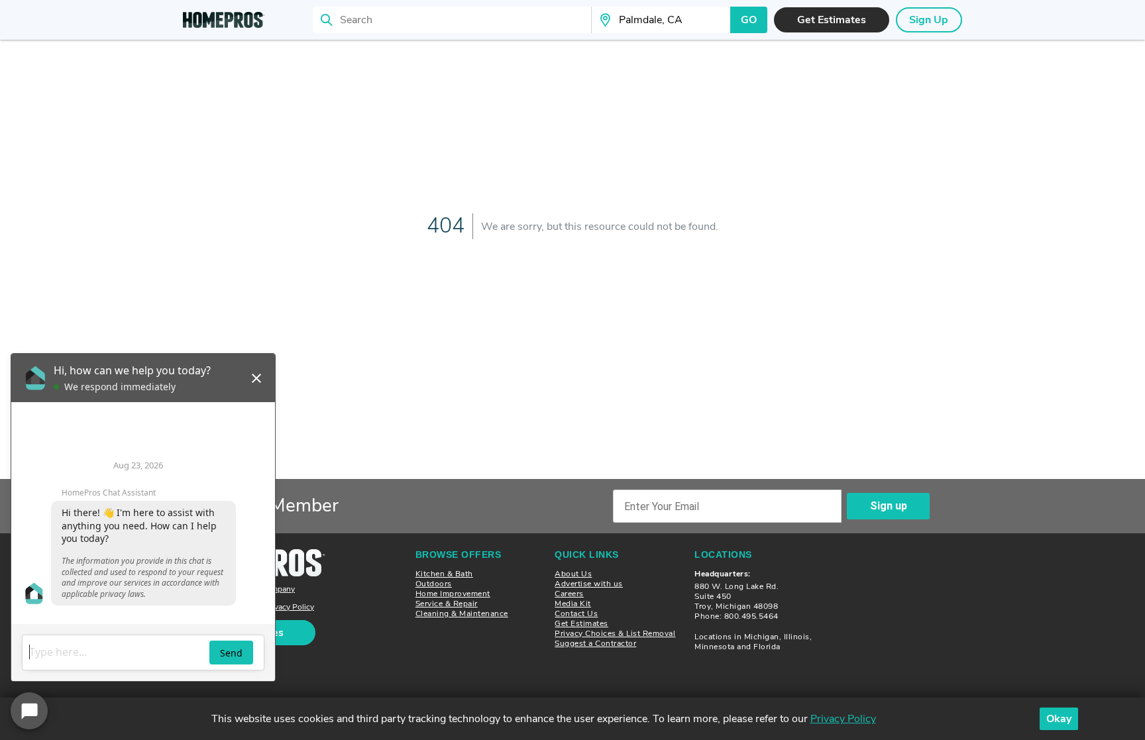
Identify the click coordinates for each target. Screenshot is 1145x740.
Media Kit (573, 603)
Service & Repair (446, 603)
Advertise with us (589, 583)
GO (749, 20)
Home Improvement (452, 593)
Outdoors (433, 583)
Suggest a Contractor (595, 643)
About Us (573, 573)
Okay (1058, 719)
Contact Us (576, 613)
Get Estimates (581, 623)
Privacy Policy (289, 607)
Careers (569, 593)
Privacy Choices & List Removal (615, 633)
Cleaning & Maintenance (461, 613)
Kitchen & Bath (444, 573)
